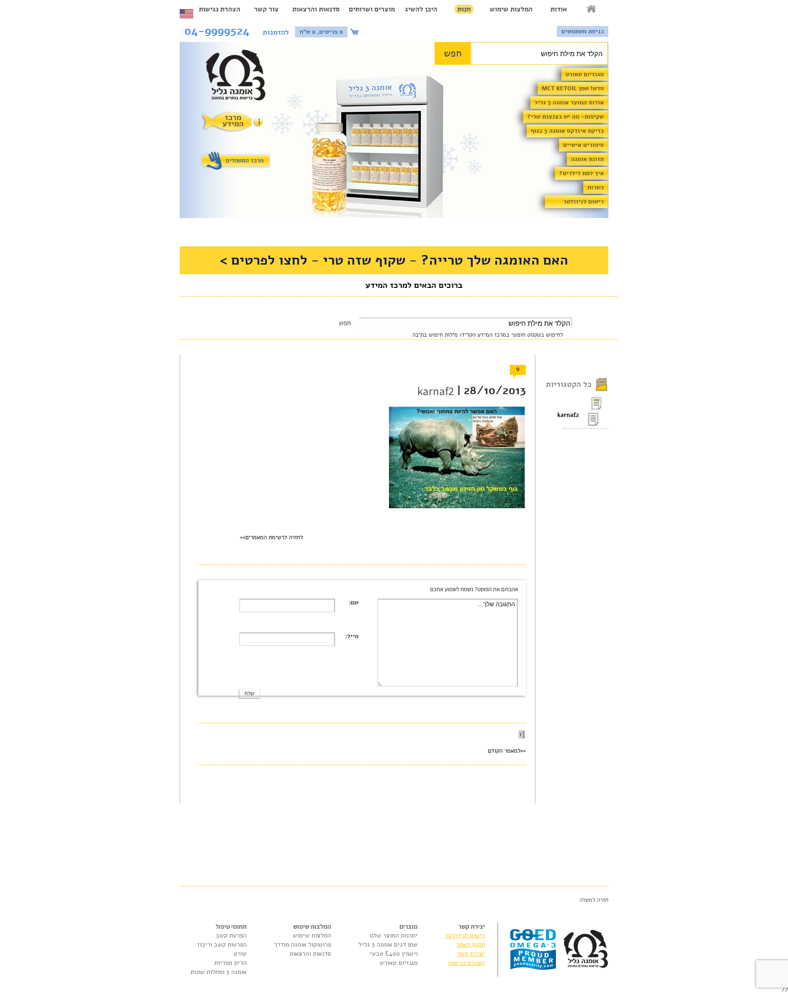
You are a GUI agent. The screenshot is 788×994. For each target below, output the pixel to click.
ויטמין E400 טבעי (394, 953)
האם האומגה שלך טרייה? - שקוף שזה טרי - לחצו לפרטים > (394, 260)
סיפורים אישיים (583, 145)
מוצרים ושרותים (372, 9)
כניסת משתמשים (582, 31)
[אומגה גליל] (240, 77)
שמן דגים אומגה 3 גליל (388, 944)
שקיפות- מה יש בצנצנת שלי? (565, 117)
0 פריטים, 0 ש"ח (321, 32)
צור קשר (266, 9)
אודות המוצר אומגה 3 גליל (569, 103)
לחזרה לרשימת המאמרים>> (271, 537)
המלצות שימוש (511, 9)
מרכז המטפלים (245, 160)
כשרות (595, 187)
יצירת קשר (471, 953)
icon (355, 31)
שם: (353, 602)
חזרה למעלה (594, 900)
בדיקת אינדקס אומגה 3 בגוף (567, 131)
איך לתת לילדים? (581, 173)
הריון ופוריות (230, 962)
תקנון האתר (470, 944)
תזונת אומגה (587, 159)
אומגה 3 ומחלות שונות (219, 972)
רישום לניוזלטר (583, 202)
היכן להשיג (421, 9)
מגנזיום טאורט (584, 74)
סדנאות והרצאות (316, 9)
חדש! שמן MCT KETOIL (573, 88)
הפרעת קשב (231, 935)
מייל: (351, 636)
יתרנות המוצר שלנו (393, 935)
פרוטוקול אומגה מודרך (302, 944)
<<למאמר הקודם (507, 751)
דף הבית (592, 9)
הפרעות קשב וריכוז (222, 944)
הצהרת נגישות (219, 9)
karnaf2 (570, 415)
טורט (240, 953)
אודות (558, 9)
